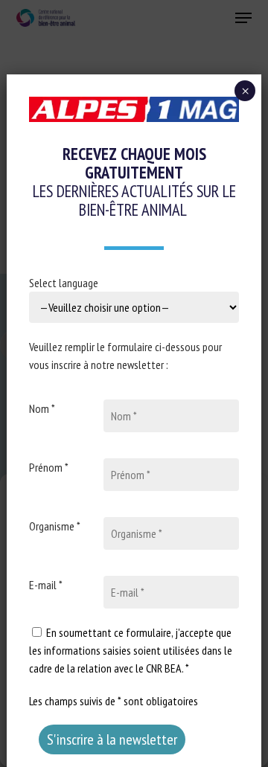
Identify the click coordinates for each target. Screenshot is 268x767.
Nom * (42, 408)
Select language (63, 282)
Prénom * (48, 467)
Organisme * (54, 526)
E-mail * (46, 584)
